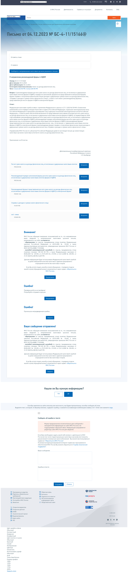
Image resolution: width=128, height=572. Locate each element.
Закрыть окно (11, 571)
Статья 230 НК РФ (32, 89)
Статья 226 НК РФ (19, 89)
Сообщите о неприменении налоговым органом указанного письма (34, 71)
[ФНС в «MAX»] (119, 2)
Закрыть (50, 318)
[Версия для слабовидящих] (85, 2)
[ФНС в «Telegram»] (116, 2)
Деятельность (68, 10)
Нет (59, 394)
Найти (114, 17)
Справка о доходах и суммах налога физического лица (29, 203)
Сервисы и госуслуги (84, 10)
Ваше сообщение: (44, 451)
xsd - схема (15, 214)
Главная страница (12, 24)
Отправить (58, 484)
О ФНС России (55, 10)
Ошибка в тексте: (43, 467)
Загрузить (84, 165)
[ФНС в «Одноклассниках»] (114, 2)
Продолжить (50, 277)
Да (68, 394)
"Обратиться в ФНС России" (54, 441)
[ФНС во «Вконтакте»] (111, 2)
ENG (117, 10)
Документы (98, 10)
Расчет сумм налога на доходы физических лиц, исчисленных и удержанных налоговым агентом (44, 164)
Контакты (109, 10)
